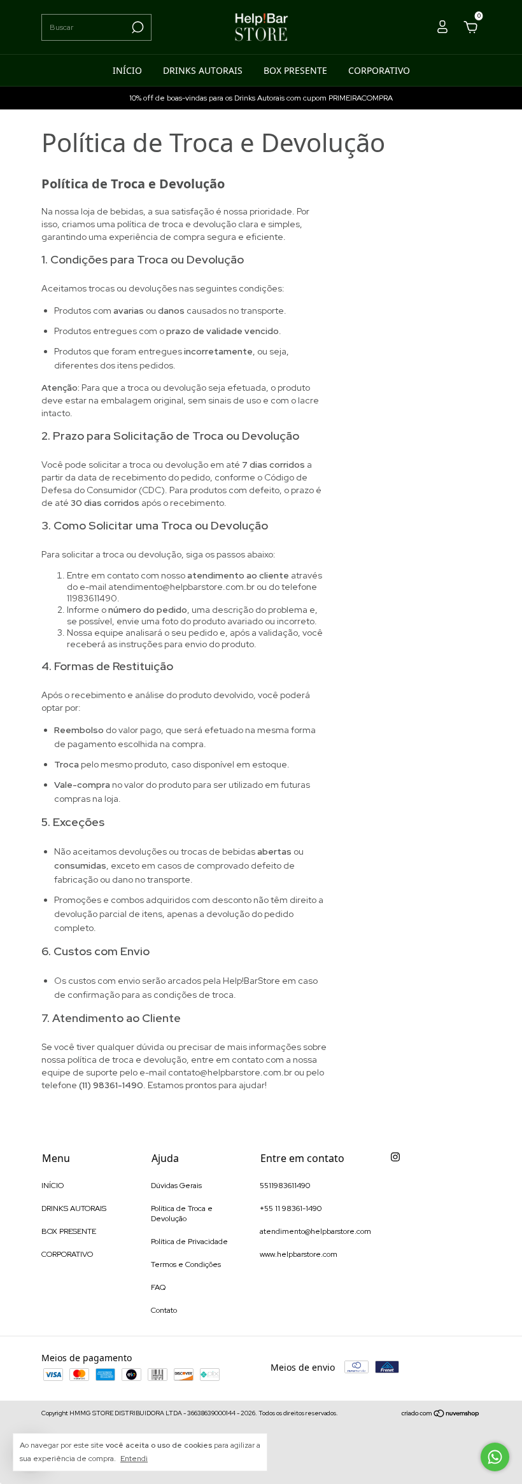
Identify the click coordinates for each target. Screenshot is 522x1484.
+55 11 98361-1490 (290, 1208)
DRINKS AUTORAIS (203, 70)
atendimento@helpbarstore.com (315, 1231)
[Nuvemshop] (441, 1414)
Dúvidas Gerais (176, 1185)
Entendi (134, 1458)
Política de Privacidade (189, 1241)
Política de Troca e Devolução (182, 1213)
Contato (164, 1310)
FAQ (158, 1287)
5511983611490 (285, 1185)
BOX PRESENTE (295, 70)
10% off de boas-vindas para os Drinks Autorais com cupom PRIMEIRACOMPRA (261, 98)
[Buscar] (136, 27)
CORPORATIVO (379, 70)
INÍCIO (127, 70)
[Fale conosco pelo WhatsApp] (495, 1457)
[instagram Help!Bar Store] (395, 1157)
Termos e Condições (186, 1264)
